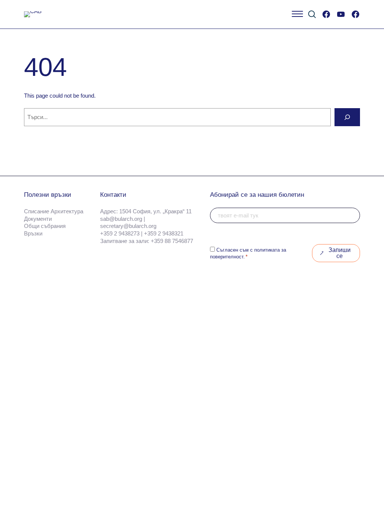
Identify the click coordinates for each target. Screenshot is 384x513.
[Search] (347, 117)
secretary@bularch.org (128, 226)
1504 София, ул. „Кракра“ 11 (155, 211)
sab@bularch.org (121, 219)
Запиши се (339, 253)
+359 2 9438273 (120, 233)
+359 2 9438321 (163, 233)
